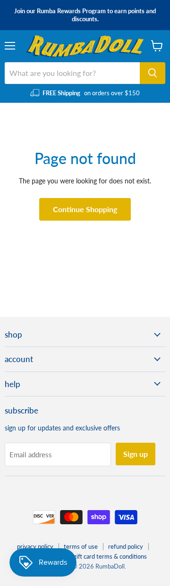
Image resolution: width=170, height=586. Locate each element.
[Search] (152, 73)
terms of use (81, 546)
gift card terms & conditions (110, 556)
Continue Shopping (85, 209)
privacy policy (35, 546)
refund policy (125, 546)
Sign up (135, 453)
